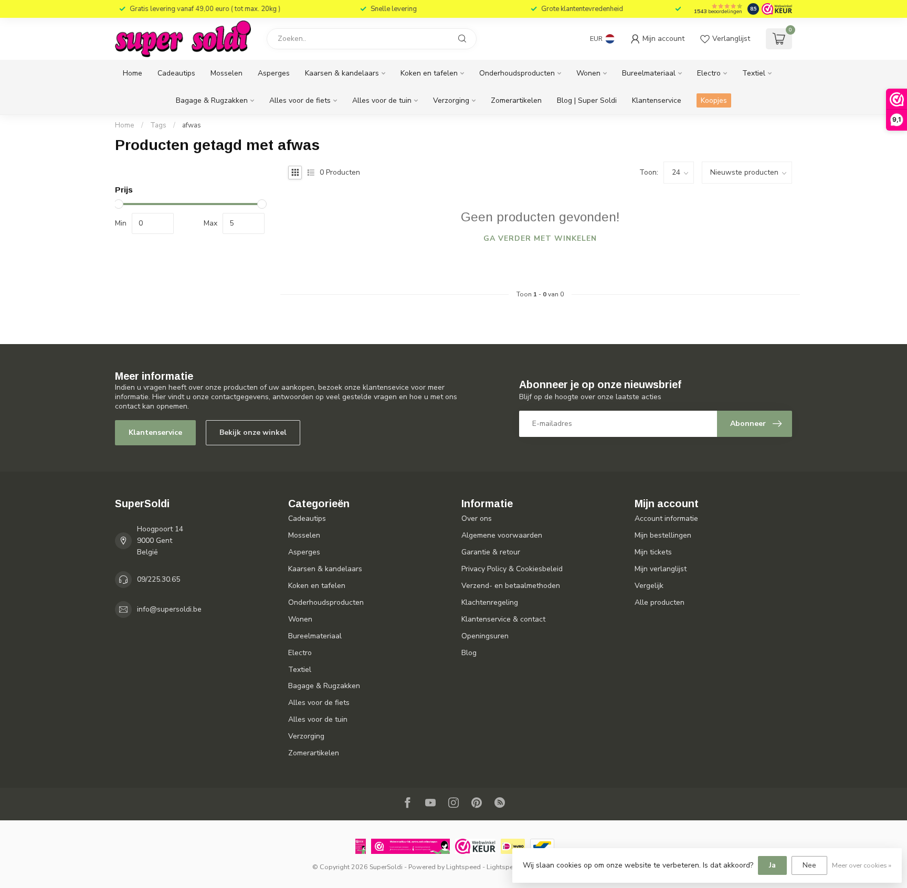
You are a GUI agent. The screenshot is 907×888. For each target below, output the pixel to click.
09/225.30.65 (158, 579)
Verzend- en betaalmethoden (510, 586)
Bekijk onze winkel (253, 432)
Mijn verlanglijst (661, 569)
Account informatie (666, 518)
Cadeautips (176, 73)
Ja (772, 865)
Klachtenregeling (489, 602)
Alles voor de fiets (300, 100)
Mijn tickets (653, 552)
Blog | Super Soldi (587, 100)
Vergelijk (649, 586)
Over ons (476, 518)
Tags (158, 125)
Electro (709, 73)
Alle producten (659, 602)
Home (132, 73)
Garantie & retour (490, 552)
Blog (469, 653)
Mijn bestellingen (663, 535)
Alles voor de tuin (382, 100)
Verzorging (451, 100)
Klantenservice (656, 100)
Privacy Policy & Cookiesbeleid (512, 569)
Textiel (753, 73)
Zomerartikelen (516, 100)
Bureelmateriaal (649, 73)
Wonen (588, 73)
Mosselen (226, 73)
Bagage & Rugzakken (212, 100)
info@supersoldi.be (169, 609)
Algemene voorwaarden (501, 535)
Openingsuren (485, 636)
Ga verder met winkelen (540, 238)
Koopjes (714, 100)
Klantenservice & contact (503, 619)
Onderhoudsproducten (517, 73)
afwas (191, 125)
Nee (809, 865)
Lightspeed (463, 866)
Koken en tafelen (429, 73)
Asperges (274, 73)
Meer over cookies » (861, 865)
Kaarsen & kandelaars (342, 73)
